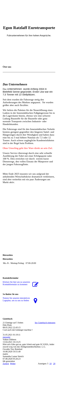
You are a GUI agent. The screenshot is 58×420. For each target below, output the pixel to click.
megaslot (6, 337)
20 (54, 363)
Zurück (6, 363)
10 (50, 363)
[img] (28, 10)
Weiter (13, 363)
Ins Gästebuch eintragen (45, 323)
